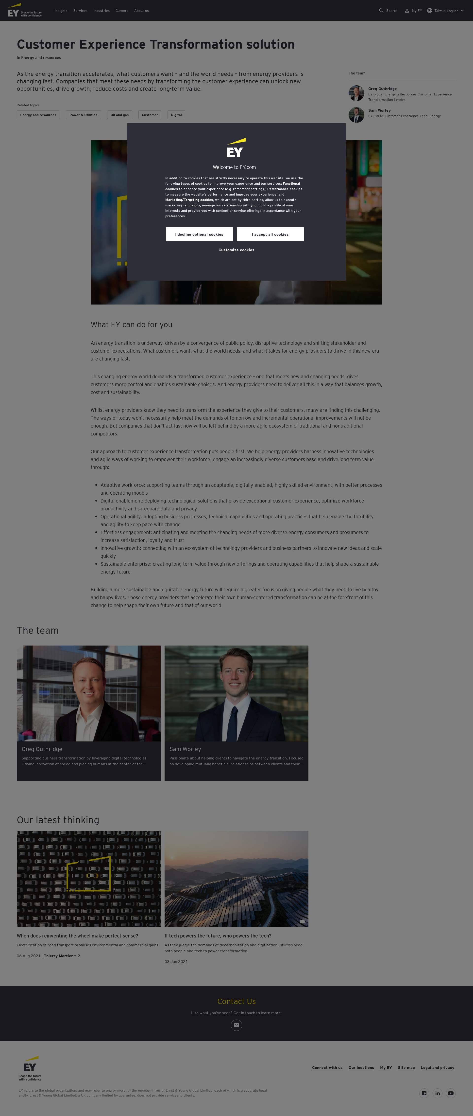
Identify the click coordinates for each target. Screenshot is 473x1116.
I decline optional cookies (199, 234)
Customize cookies (236, 249)
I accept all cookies (270, 234)
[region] (236, 202)
